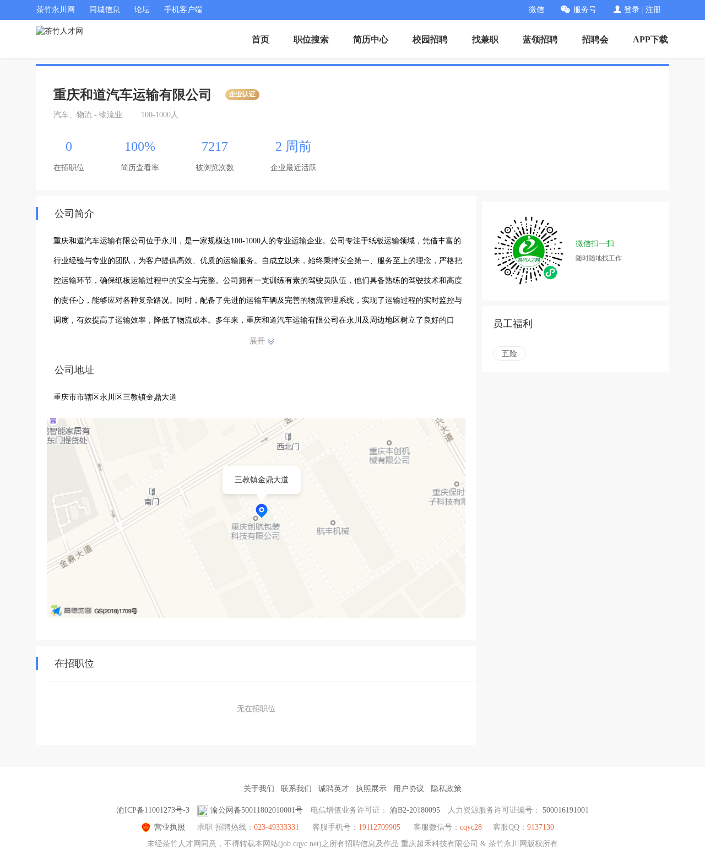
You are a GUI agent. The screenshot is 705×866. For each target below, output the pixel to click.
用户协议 (408, 789)
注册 (653, 10)
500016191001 (566, 810)
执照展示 (371, 789)
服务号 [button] (584, 10)
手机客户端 (183, 10)
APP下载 (650, 39)
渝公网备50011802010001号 (256, 810)
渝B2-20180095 (415, 810)
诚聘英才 (333, 789)
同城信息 (104, 10)
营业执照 (169, 827)
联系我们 (296, 789)
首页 (260, 39)
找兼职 (485, 39)
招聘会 (595, 39)
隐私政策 (446, 789)
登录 (631, 10)
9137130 (540, 827)
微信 (536, 10)
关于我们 (258, 789)
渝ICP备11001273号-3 (153, 810)
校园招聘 (430, 39)
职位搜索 (311, 39)
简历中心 (370, 39)
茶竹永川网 (55, 10)
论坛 (142, 10)
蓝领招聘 (540, 39)
